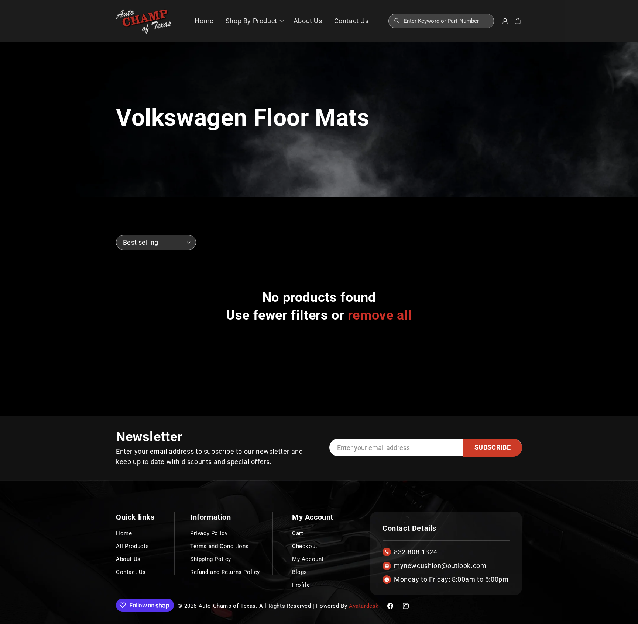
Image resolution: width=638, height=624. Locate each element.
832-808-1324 (415, 552)
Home (124, 533)
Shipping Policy (210, 559)
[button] (254, 21)
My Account (308, 559)
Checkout (305, 546)
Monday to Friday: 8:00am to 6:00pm (451, 579)
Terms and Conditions (219, 546)
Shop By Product (251, 21)
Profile (301, 585)
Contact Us (131, 572)
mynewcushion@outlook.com (440, 565)
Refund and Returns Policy (225, 572)
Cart (297, 533)
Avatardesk (364, 606)
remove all (380, 315)
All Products (132, 546)
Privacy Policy (208, 533)
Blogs (299, 572)
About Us (128, 559)
